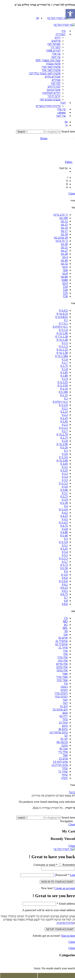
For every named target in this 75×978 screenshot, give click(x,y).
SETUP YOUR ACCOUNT (60, 929)
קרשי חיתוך (54, 96)
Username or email (45, 864)
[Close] (74, 1)
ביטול (72, 792)
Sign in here (68, 935)
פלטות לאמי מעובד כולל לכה (44, 73)
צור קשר (61, 115)
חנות (63, 102)
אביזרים (56, 79)
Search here (68, 131)
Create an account (64, 888)
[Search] (67, 125)
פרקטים (56, 40)
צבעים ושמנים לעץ (50, 99)
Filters (69, 161)
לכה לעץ (55, 83)
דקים (57, 37)
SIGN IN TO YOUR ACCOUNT (57, 881)
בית (64, 30)
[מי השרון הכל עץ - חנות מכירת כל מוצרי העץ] (58, 18)
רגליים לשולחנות (51, 92)
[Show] (74, 8)
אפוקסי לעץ (53, 43)
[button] (70, 13)
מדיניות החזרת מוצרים (48, 105)
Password (62, 875)
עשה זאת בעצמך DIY (48, 60)
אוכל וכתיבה (53, 89)
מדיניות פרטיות (65, 922)
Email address (66, 903)
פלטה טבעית (53, 63)
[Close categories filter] (74, 962)
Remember (68, 864)
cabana (62, 112)
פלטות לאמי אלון (51, 70)
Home (43, 138)
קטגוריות (61, 34)
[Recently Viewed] (71, 814)
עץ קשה (55, 57)
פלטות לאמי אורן (51, 66)
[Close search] (74, 135)
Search (21, 131)
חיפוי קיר (55, 47)
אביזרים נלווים (52, 76)
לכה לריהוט (54, 86)
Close (71, 193)
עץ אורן (56, 53)
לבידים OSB (53, 50)
